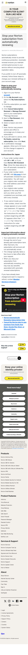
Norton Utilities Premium (8, 485)
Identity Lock (4, 536)
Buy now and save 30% (14, 378)
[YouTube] (21, 601)
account (7, 95)
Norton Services (5, 544)
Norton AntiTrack (6, 474)
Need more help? (14, 388)
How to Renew (5, 567)
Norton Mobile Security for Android (11, 480)
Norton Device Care (6, 556)
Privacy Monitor (5, 528)
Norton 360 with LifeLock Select (10, 465)
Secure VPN (4, 525)
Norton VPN (4, 471)
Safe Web (3, 511)
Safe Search (4, 514)
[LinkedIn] (13, 601)
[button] (9, 2)
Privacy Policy (6, 616)
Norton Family (5, 477)
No (23, 348)
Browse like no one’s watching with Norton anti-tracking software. (14, 372)
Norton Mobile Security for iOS (9, 483)
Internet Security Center (7, 578)
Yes (23, 344)
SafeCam (3, 531)
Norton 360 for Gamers (7, 463)
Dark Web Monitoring (7, 534)
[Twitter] (5, 601)
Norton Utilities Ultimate (8, 488)
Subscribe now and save (14, 26)
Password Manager (6, 519)
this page (17, 174)
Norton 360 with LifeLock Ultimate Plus (12, 468)
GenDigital (4, 593)
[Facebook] (17, 601)
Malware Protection (6, 505)
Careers (4, 621)
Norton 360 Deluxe (6, 460)
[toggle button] (2, 2)
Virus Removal (5, 502)
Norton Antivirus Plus (7, 457)
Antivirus (3, 499)
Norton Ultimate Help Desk (8, 550)
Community (4, 581)
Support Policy (6, 619)
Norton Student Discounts (8, 559)
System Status (6, 627)
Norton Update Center (7, 564)
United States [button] (15, 605)
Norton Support (5, 562)
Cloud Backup (5, 508)
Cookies (4, 624)
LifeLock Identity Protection (9, 590)
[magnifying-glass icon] (19, 358)
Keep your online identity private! (14, 368)
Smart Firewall (5, 516)
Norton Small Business (7, 491)
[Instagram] (9, 601)
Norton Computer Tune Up (8, 547)
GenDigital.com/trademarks (18, 448)
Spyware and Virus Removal (9, 553)
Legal (3, 610)
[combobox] (14, 358)
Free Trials (4, 584)
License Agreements (7, 613)
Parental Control (5, 522)
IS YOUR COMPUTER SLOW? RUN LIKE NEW (14, 12)
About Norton (5, 575)
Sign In (3, 587)
